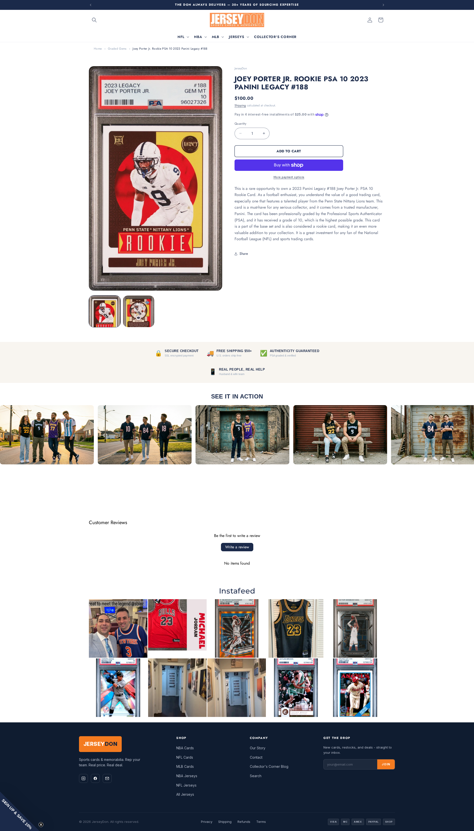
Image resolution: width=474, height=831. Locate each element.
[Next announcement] (383, 5)
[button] (94, 20)
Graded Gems (117, 48)
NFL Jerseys (186, 785)
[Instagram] (83, 778)
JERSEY (100, 744)
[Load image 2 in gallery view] (139, 311)
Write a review (237, 547)
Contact (256, 757)
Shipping (240, 105)
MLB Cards (185, 766)
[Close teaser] (41, 824)
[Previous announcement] (90, 5)
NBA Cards (185, 748)
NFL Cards (184, 757)
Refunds (243, 822)
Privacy (206, 822)
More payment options (289, 177)
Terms (261, 822)
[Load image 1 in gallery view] (104, 311)
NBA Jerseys (186, 776)
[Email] (107, 778)
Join (386, 764)
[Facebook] (95, 778)
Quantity (240, 123)
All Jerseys (185, 794)
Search (255, 776)
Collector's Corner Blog (269, 766)
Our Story (257, 748)
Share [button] (243, 253)
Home (98, 48)
